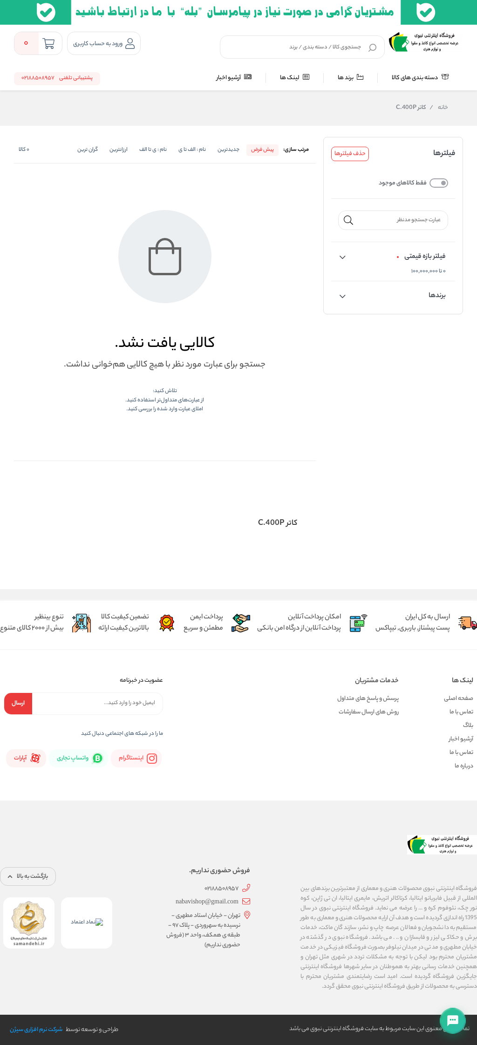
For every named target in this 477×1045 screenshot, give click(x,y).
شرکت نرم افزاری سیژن (36, 1030)
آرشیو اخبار (229, 78)
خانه (438, 108)
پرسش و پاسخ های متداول (368, 699)
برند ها (346, 78)
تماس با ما (461, 712)
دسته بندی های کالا (415, 78)
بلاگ (468, 726)
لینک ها (290, 78)
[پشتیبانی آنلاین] (453, 1021)
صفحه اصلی (458, 699)
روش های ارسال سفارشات (369, 712)
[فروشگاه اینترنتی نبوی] (425, 42)
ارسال (18, 703)
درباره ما (464, 766)
